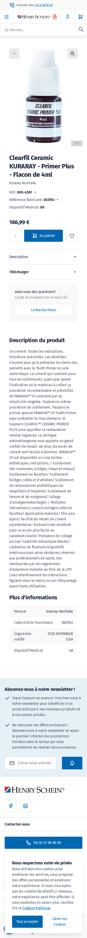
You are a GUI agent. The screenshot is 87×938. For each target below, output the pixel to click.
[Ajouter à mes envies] (72, 236)
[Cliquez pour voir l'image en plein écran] (73, 53)
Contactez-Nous (43, 310)
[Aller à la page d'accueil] (37, 17)
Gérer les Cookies (59, 922)
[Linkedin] (25, 806)
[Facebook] (11, 806)
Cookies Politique (36, 908)
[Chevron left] (14, 53)
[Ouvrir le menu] (6, 16)
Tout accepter (27, 921)
